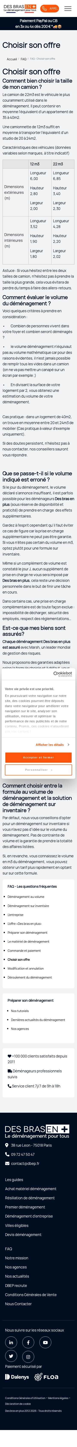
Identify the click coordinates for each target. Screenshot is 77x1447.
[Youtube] (45, 1342)
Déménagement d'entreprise (29, 1216)
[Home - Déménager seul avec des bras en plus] (20, 8)
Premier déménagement (25, 1207)
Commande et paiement (24, 951)
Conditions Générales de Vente (31, 1294)
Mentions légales (58, 1398)
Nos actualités (17, 1276)
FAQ (23, 59)
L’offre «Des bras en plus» (25, 924)
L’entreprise (15, 915)
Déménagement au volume (26, 897)
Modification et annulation (26, 968)
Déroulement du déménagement (30, 977)
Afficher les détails (50, 745)
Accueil (12, 59)
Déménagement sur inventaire (28, 906)
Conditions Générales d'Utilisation (25, 1398)
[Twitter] (11, 1356)
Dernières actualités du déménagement (38, 1020)
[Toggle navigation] (68, 8)
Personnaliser (36, 769)
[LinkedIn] (11, 1342)
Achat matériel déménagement (30, 1188)
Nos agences (20, 1029)
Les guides (14, 1179)
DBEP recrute (16, 1285)
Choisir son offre (19, 960)
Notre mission (16, 1258)
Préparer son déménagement (27, 933)
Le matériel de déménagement (28, 941)
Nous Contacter (18, 1303)
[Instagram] (28, 1357)
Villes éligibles (16, 1225)
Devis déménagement (23, 1234)
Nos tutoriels (20, 1011)
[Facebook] (28, 1342)
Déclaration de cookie (18, 1404)
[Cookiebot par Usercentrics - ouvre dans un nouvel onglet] (54, 674)
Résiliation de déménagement (30, 1197)
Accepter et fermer (38, 757)
